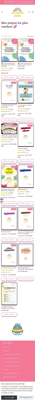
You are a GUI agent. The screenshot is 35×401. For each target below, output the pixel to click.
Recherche (6, 347)
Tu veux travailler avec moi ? (11, 373)
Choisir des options (9, 120)
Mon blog (5, 369)
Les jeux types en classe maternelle (25, 105)
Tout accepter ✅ (9, 397)
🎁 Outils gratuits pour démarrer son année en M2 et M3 (8, 65)
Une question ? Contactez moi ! (12, 365)
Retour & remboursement (10, 362)
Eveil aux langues (23, 148)
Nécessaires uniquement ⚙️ (25, 397)
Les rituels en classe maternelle (7, 106)
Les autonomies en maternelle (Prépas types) (25, 268)
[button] (2, 12)
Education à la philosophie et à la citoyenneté (26, 232)
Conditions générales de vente (11, 354)
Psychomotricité (6, 231)
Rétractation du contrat (9, 377)
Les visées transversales (8, 268)
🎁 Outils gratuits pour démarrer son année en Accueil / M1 (25, 65)
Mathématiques (22, 189)
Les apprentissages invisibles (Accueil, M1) (8, 307)
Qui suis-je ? (6, 351)
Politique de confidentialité (10, 358)
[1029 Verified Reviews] (17, 336)
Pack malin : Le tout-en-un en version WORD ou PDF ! (9, 136)
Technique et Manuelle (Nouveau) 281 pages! (8, 189)
